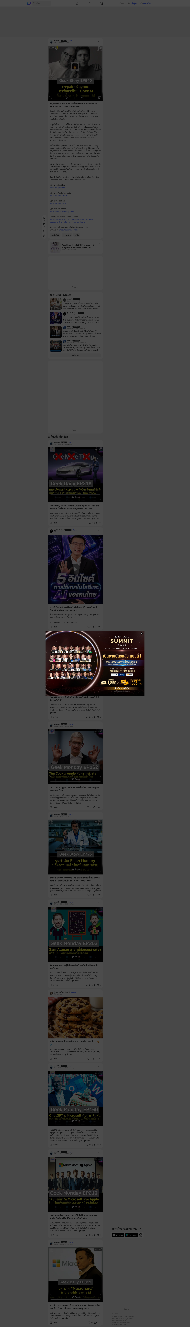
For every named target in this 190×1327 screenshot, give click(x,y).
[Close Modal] (142, 633)
